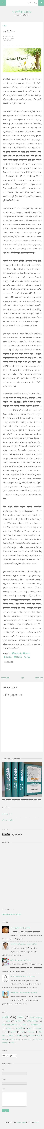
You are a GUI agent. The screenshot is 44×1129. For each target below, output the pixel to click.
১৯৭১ (30, 1028)
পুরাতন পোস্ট (39, 678)
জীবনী (24, 1024)
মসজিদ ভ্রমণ (31, 1032)
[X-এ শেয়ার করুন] (9, 662)
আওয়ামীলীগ (31, 1036)
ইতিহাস (5, 26)
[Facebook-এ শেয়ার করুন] (12, 662)
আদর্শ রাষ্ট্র (37, 1039)
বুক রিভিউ (13, 1032)
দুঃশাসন (8, 1028)
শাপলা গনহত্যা (27, 1039)
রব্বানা (24, 1036)
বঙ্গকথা (8, 1021)
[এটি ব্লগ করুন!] (7, 662)
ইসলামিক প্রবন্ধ (36, 1017)
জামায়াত (39, 1028)
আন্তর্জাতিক (19, 1028)
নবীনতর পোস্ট (5, 678)
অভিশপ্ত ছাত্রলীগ (7, 820)
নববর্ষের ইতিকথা (9, 31)
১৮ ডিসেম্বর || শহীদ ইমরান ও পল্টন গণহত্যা (22, 976)
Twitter (27, 653)
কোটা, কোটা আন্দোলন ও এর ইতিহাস (20, 960)
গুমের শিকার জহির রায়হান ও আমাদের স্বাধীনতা (23, 944)
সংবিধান (11, 1035)
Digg (28, 657)
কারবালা (4, 1039)
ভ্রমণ (19, 1039)
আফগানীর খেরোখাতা (22, 11)
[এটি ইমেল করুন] (5, 662)
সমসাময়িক (18, 1021)
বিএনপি (22, 1032)
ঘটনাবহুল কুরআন (36, 1024)
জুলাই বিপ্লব (12, 1039)
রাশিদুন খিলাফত (32, 1021)
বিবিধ (18, 1035)
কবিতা (38, 1036)
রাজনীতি (5, 1017)
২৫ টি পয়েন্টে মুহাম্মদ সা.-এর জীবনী (20, 928)
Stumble (19, 657)
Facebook (17, 653)
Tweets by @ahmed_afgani (11, 914)
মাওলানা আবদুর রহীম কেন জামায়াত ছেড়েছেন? (23, 992)
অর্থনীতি (12, 1043)
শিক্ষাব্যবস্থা (5, 1043)
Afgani (36, 1122)
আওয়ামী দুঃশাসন (6, 814)
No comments (9, 40)
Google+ (8, 657)
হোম (22, 678)
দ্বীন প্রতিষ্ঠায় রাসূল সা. (10, 1024)
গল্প (6, 1032)
